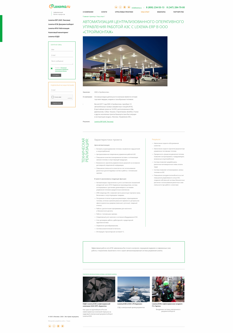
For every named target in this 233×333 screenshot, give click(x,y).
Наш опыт (100, 16)
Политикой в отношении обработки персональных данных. (61, 69)
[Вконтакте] (49, 326)
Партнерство (178, 12)
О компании (88, 12)
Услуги (104, 12)
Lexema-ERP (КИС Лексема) (103, 121)
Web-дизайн (51, 321)
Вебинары (161, 12)
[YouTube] (62, 326)
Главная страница (89, 16)
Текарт (68, 321)
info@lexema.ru (137, 7)
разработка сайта (60, 321)
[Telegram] (58, 326)
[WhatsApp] (54, 326)
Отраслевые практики (124, 12)
